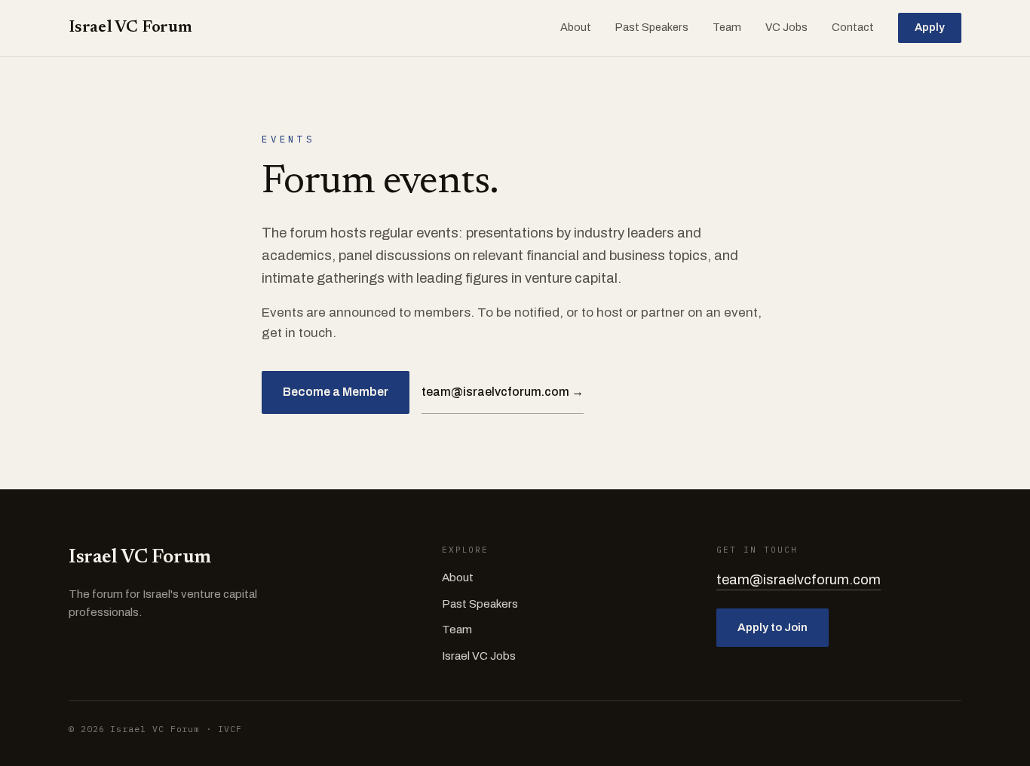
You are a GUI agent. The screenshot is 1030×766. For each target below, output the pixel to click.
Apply (930, 27)
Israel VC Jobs (479, 656)
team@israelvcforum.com (798, 579)
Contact (853, 27)
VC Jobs (786, 27)
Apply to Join (772, 627)
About (575, 27)
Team (727, 27)
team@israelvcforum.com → (503, 391)
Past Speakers (651, 27)
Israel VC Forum (130, 28)
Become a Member (335, 391)
